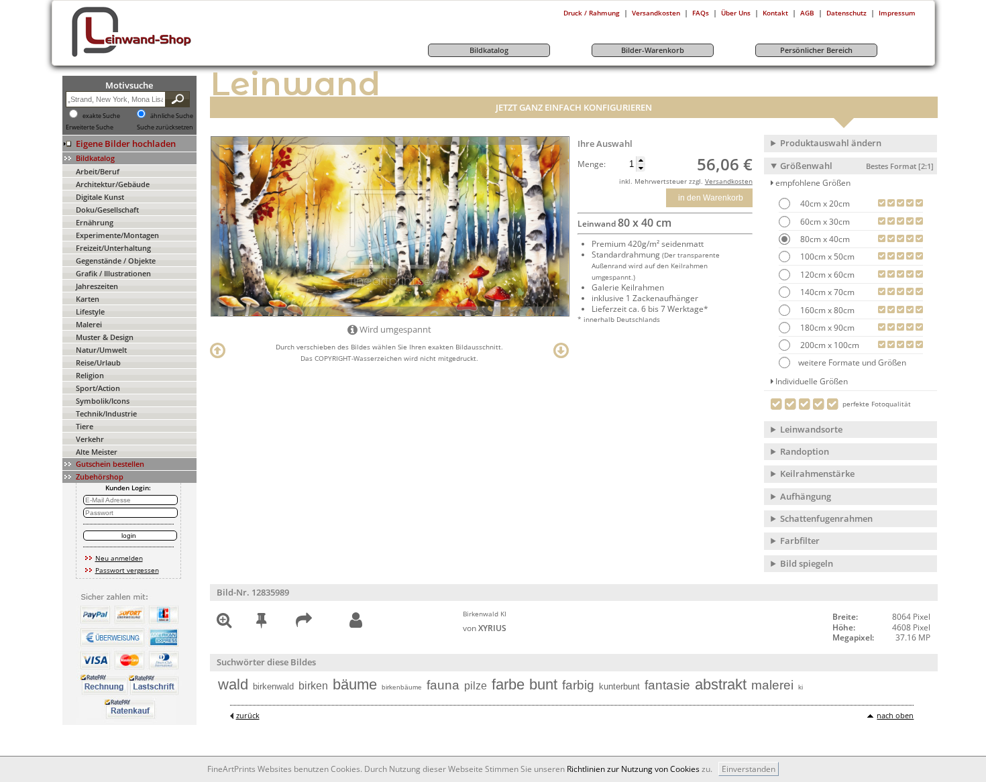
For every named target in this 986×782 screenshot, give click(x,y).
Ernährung (94, 222)
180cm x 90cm (826, 327)
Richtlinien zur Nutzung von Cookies (633, 769)
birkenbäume (402, 687)
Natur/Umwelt (101, 350)
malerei (772, 685)
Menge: (592, 164)
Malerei (89, 324)
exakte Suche (101, 116)
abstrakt (721, 684)
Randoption (804, 451)
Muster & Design (104, 337)
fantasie (667, 685)
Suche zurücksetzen (165, 127)
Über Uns (736, 12)
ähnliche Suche (171, 116)
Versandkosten (656, 12)
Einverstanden (748, 769)
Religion (90, 375)
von (484, 628)
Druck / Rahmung (591, 12)
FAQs (700, 12)
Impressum (897, 12)
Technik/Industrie (106, 413)
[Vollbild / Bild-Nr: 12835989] (224, 622)
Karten (87, 299)
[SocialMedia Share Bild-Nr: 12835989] (304, 622)
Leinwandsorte (811, 429)
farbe (508, 684)
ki (800, 687)
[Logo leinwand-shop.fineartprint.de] (156, 56)
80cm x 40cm (824, 239)
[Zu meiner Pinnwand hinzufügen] (261, 622)
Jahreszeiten (97, 286)
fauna (443, 685)
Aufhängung (805, 496)
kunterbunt (619, 686)
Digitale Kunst (100, 197)
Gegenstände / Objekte (116, 261)
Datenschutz (846, 12)
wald (233, 684)
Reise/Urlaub (98, 362)
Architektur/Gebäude (113, 184)
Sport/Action (98, 388)
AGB (807, 12)
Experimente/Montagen (117, 235)
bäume (355, 684)
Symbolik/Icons (102, 401)
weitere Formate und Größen (852, 362)
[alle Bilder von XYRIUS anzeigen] (356, 621)
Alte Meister (96, 452)
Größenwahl (857, 166)
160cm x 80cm (826, 310)
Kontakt (775, 12)
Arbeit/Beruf (97, 171)
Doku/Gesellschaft (107, 210)
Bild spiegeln (806, 563)
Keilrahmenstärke (817, 473)
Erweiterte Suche (89, 127)
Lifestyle (90, 311)
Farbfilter (800, 541)
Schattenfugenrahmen (826, 518)
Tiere (84, 426)
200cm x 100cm (828, 345)
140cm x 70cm (826, 292)
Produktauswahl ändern (830, 143)
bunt (543, 684)
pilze (475, 685)
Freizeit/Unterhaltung (113, 248)
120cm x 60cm (826, 274)
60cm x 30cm (824, 221)
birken (313, 685)
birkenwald (273, 686)
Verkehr (90, 439)
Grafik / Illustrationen (113, 273)
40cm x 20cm (824, 203)
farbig (578, 685)
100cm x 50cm (826, 256)
